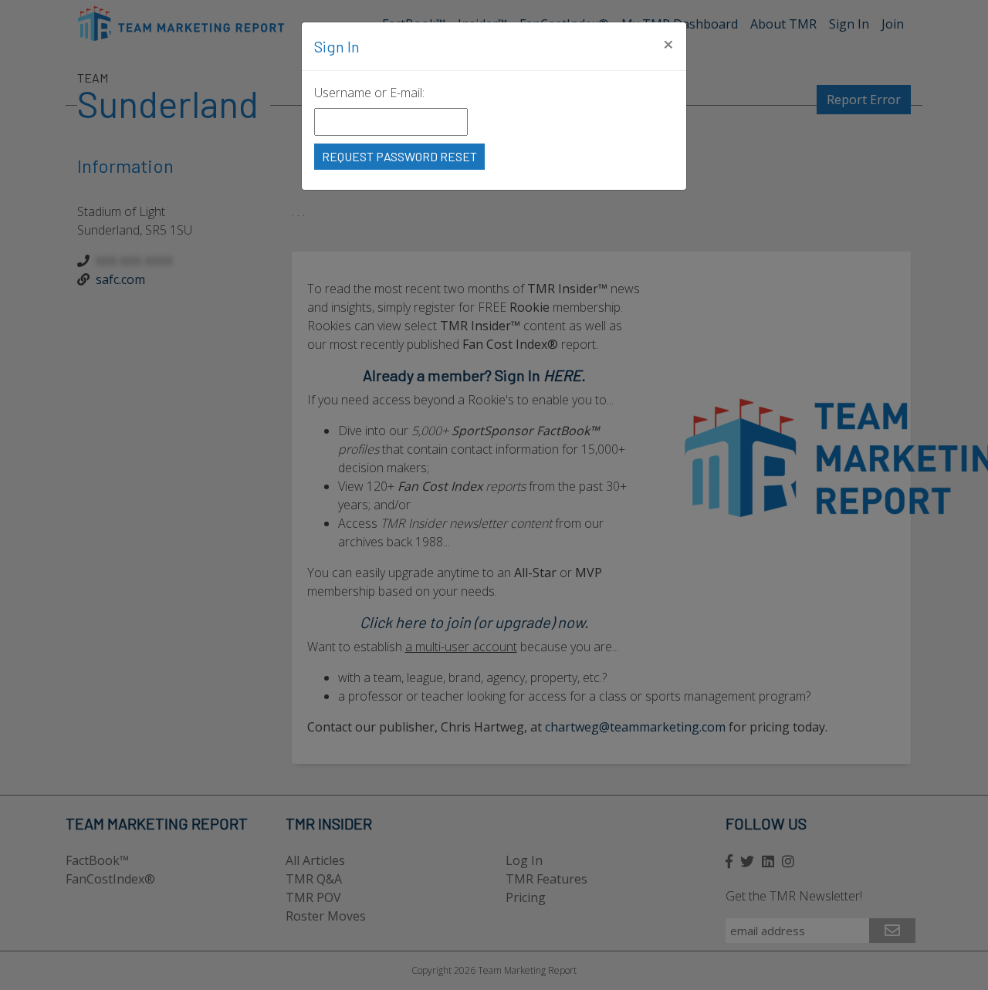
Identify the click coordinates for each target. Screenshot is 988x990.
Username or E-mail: (369, 92)
